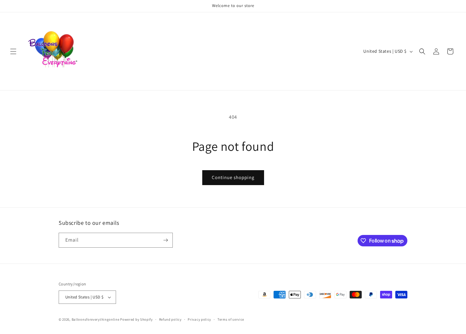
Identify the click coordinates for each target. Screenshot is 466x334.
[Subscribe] (165, 240)
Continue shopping (233, 177)
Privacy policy (199, 319)
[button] (13, 51)
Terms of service (230, 319)
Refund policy (170, 319)
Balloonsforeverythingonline (96, 319)
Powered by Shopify (136, 319)
